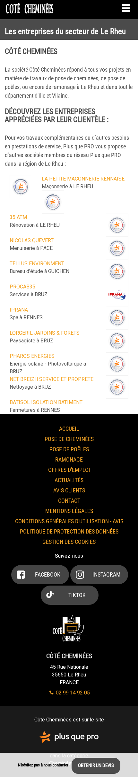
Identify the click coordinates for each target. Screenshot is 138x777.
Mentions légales (69, 511)
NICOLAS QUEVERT (32, 240)
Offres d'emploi (69, 469)
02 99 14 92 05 (72, 693)
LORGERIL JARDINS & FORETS (45, 333)
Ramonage (69, 459)
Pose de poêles (69, 449)
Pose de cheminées (69, 439)
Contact (69, 500)
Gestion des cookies (69, 541)
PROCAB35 (22, 287)
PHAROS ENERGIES (32, 356)
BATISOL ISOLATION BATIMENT (46, 402)
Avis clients (69, 490)
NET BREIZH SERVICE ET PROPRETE (51, 379)
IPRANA (19, 310)
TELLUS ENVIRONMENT (37, 263)
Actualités (69, 480)
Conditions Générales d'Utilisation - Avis (69, 521)
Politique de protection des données (69, 531)
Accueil (69, 428)
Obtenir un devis (96, 765)
